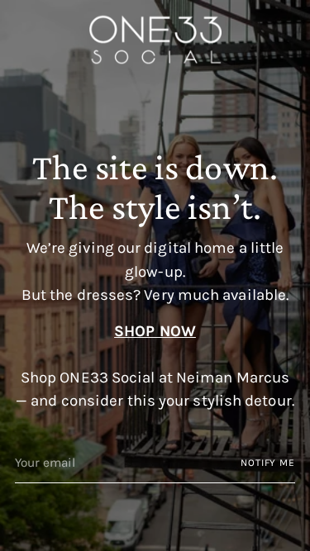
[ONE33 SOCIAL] (155, 40)
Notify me (268, 462)
